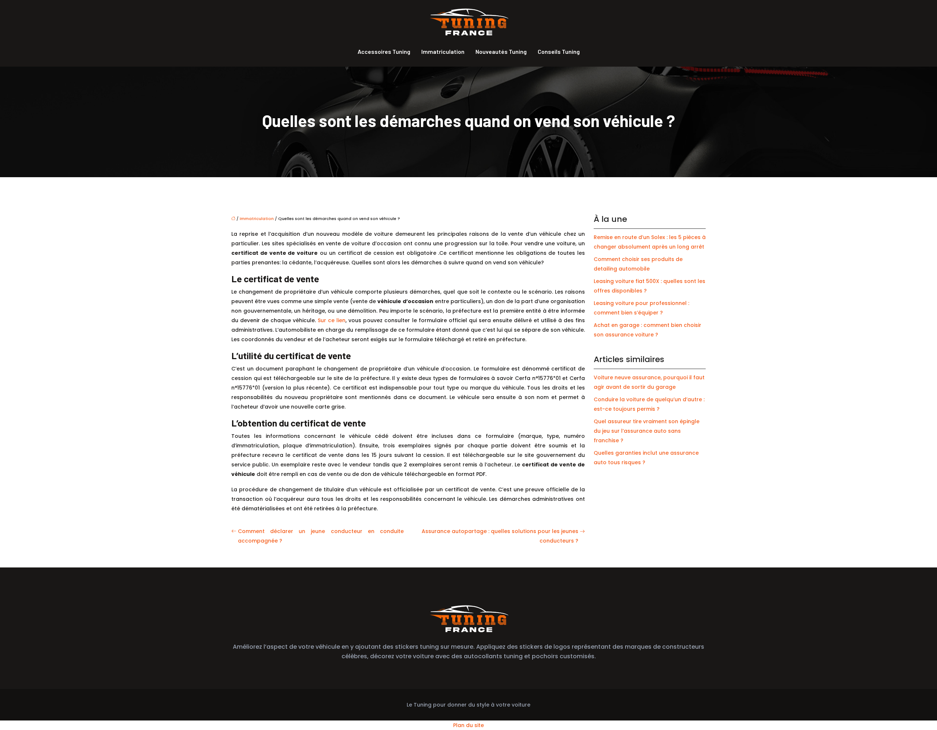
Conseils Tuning (559, 51)
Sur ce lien (332, 320)
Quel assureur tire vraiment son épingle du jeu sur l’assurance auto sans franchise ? (646, 431)
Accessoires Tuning (384, 51)
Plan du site (468, 725)
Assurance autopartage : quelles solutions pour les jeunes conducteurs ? (500, 536)
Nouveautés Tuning (501, 51)
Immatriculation (442, 51)
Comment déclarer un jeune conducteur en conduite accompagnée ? (321, 536)
